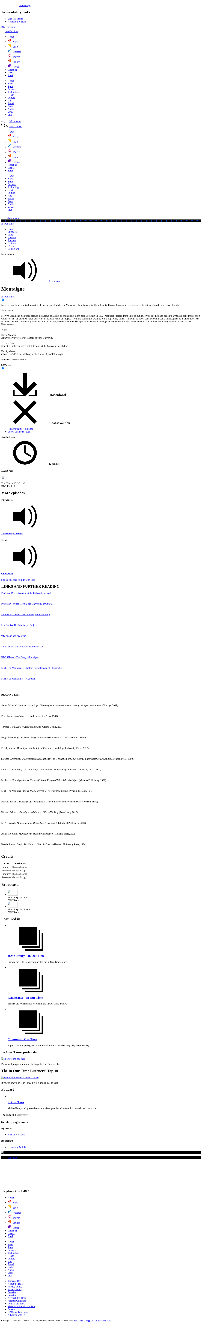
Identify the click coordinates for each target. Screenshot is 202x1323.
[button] (10, 218)
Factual (11, 1134)
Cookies (12, 1292)
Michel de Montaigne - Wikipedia (18, 678)
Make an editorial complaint (21, 1306)
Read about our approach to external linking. (93, 1320)
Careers (11, 1309)
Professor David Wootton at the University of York (26, 593)
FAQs (11, 246)
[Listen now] (101, 517)
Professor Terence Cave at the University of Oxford (27, 603)
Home (11, 229)
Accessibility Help (17, 1298)
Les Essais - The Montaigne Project (19, 625)
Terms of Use (14, 1281)
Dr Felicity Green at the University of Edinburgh (25, 614)
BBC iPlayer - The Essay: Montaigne (20, 657)
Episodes (12, 231)
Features (12, 243)
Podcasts (12, 240)
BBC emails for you (18, 1312)
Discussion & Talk (17, 1147)
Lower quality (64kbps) (19, 431)
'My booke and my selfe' (13, 636)
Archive (12, 237)
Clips (10, 234)
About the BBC (15, 1283)
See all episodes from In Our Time (18, 579)
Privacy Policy (15, 1286)
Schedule (12, 1157)
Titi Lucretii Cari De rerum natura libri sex (22, 646)
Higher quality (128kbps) (20, 428)
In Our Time (7, 223)
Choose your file (59, 422)
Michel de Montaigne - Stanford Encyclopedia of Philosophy (31, 668)
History (21, 1134)
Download (57, 395)
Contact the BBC (16, 1303)
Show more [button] (7, 310)
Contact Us (13, 248)
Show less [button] (6, 364)
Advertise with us (16, 1315)
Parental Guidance (17, 1300)
